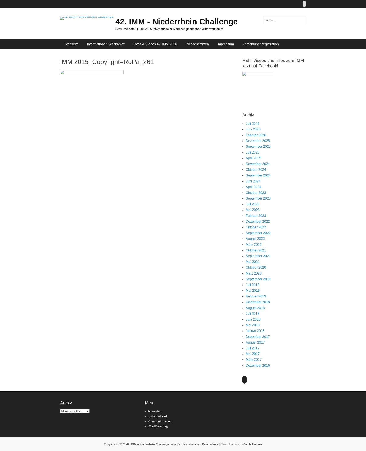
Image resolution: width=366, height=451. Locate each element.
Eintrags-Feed (157, 416)
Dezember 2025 (258, 141)
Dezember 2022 (258, 221)
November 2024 (258, 164)
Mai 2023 (253, 210)
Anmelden (154, 411)
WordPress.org (158, 426)
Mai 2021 (253, 262)
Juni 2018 (253, 319)
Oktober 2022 (256, 227)
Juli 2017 (252, 348)
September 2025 (258, 146)
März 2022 (254, 244)
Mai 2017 (253, 354)
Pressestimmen (197, 44)
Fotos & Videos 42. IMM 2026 (155, 44)
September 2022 (258, 233)
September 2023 (258, 198)
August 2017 (255, 342)
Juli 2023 (252, 204)
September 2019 (258, 279)
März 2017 (254, 359)
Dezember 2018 (258, 302)
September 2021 (258, 256)
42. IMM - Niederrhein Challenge (176, 21)
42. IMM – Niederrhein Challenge (148, 444)
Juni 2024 (253, 181)
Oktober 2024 (256, 169)
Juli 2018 (252, 313)
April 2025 (253, 158)
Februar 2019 (256, 296)
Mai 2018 (253, 325)
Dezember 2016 (258, 365)
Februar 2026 (256, 135)
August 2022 (255, 238)
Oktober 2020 (256, 267)
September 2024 (258, 175)
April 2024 (253, 187)
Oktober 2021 (256, 250)
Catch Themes (252, 444)
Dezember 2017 (258, 337)
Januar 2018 (255, 331)
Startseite (71, 44)
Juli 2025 (252, 152)
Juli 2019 (252, 285)
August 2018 (255, 308)
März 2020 (254, 273)
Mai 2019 (253, 290)
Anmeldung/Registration (260, 44)
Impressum (225, 44)
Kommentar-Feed (160, 421)
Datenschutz (210, 444)
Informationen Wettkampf (105, 44)
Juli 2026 (252, 123)
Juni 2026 (253, 129)
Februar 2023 (256, 216)
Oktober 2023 (256, 192)
